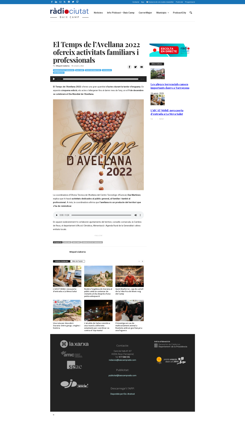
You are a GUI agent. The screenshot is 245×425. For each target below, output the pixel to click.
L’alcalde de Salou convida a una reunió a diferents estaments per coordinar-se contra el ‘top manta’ (97, 327)
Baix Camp (79, 70)
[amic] (74, 354)
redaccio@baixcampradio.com (122, 360)
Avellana (67, 242)
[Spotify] (69, 2)
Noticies (98, 12)
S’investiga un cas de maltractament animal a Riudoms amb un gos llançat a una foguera (128, 327)
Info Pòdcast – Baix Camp (120, 12)
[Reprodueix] (53, 79)
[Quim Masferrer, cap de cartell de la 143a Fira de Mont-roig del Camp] (129, 276)
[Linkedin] (56, 2)
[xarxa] (74, 344)
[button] (191, 13)
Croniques (107, 70)
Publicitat (179, 2)
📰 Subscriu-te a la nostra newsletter (160, 2)
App (142, 2)
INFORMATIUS (59, 73)
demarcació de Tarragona (92, 242)
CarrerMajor (145, 12)
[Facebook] (52, 2)
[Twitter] (73, 2)
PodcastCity (179, 12)
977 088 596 (124, 357)
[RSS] (64, 2)
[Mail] (60, 2)
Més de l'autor (77, 261)
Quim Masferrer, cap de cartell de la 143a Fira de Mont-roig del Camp (129, 291)
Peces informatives (93, 70)
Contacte (135, 2)
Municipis (161, 12)
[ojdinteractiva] (74, 385)
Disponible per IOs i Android (122, 394)
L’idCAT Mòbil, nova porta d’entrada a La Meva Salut (65, 290)
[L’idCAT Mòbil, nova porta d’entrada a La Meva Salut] (67, 276)
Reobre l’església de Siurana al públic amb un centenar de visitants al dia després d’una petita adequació (98, 292)
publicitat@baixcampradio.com (122, 375)
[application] (98, 79)
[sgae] (74, 365)
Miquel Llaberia (62, 66)
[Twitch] (77, 1)
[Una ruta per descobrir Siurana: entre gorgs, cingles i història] (67, 310)
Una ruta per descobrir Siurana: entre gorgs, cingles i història (66, 325)
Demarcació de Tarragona (63, 70)
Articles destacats (61, 261)
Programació (190, 2)
